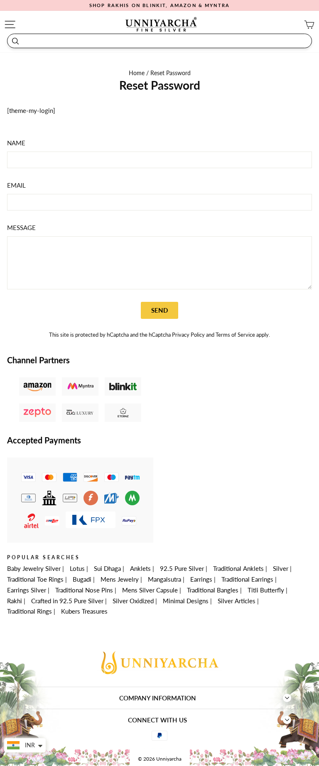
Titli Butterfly (266, 590)
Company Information (157, 698)
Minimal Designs (186, 600)
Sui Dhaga (107, 568)
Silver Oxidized (133, 600)
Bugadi (82, 579)
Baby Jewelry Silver (34, 568)
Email (16, 185)
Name (16, 143)
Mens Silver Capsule (150, 590)
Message (21, 227)
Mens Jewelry (120, 579)
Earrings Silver (26, 590)
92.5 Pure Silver (182, 568)
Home (137, 73)
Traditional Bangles (212, 590)
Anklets (140, 568)
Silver (280, 568)
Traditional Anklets (238, 568)
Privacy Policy (188, 335)
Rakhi (14, 600)
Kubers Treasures (84, 611)
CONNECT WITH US (157, 720)
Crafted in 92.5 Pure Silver (67, 600)
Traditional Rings (29, 611)
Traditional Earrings (247, 579)
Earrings (201, 579)
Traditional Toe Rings (35, 579)
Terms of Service (235, 335)
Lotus (77, 568)
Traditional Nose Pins (84, 590)
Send (159, 310)
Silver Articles (236, 600)
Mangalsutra (164, 579)
